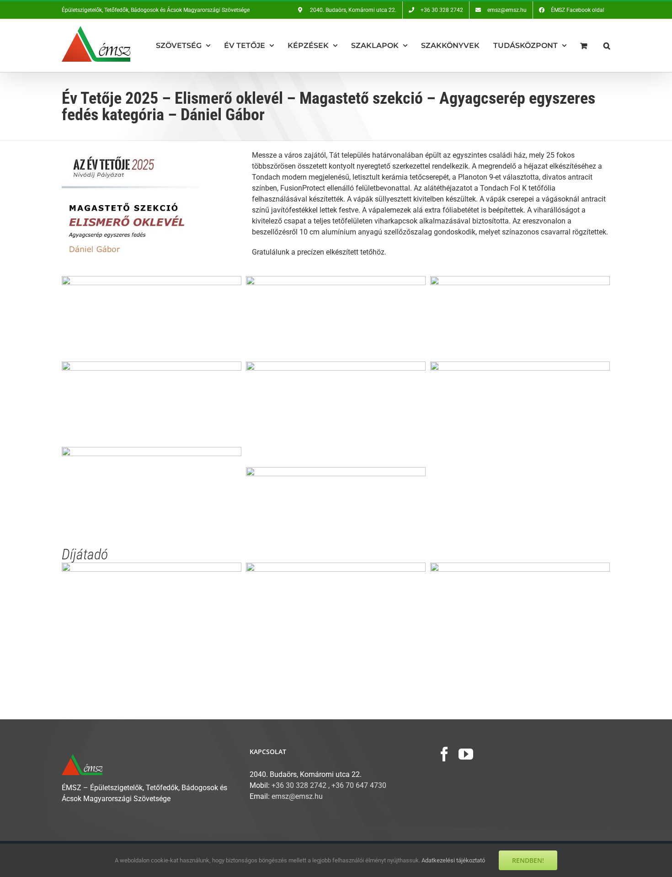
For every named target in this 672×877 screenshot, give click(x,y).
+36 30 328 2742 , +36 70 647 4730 (329, 785)
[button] (606, 45)
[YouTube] (466, 754)
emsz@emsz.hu (297, 796)
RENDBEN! (528, 860)
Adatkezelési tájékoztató (453, 860)
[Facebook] (444, 754)
